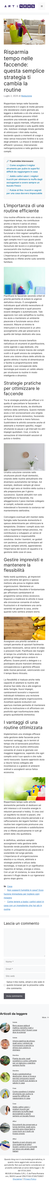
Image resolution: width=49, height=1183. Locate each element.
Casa (9, 886)
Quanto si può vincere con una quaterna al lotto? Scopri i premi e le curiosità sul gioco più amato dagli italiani (25, 1146)
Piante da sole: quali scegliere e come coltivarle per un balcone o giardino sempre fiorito (25, 1061)
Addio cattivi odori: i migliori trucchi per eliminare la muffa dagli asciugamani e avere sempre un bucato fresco (24, 1111)
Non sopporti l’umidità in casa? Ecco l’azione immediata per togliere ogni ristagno (23, 894)
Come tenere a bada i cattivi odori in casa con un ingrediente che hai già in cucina (24, 905)
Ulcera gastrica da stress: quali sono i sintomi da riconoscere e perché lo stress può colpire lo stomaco (24, 1045)
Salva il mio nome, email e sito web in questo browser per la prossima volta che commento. (25, 985)
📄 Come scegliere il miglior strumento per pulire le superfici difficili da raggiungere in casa (23, 168)
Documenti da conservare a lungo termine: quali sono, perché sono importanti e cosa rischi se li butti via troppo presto (25, 1129)
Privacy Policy (30, 1179)
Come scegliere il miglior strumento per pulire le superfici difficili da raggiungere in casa (24, 1094)
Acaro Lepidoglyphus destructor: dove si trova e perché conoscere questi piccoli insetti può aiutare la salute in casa (25, 1078)
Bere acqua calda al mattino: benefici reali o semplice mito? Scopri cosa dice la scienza (25, 1028)
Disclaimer (17, 1179)
